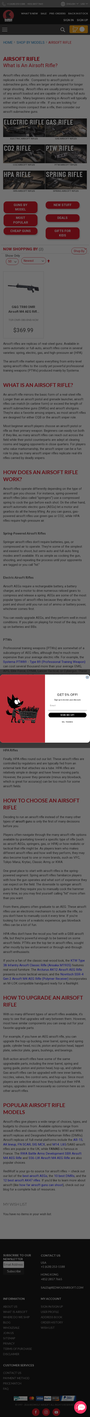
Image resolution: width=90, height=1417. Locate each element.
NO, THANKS (67, 722)
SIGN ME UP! (67, 715)
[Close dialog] (87, 677)
